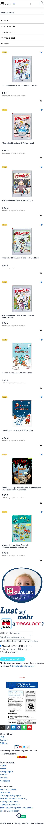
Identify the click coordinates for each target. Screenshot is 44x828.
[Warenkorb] (41, 3)
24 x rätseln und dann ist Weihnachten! (17, 430)
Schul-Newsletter (10, 652)
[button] (40, 100)
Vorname (4, 633)
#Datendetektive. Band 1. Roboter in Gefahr (19, 85)
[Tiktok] (8, 727)
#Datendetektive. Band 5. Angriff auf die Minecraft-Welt (18, 316)
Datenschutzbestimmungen (22, 666)
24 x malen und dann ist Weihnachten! (17, 373)
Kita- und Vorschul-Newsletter (15, 649)
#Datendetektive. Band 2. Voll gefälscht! (18, 143)
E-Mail (3, 637)
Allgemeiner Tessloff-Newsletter (16, 646)
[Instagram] (2, 727)
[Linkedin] (13, 727)
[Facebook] (18, 727)
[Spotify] (24, 727)
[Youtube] (29, 727)
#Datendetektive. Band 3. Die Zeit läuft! (17, 200)
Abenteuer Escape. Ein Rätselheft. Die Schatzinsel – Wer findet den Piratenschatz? (21, 488)
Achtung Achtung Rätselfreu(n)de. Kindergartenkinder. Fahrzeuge (15, 546)
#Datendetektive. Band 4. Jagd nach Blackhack (20, 258)
